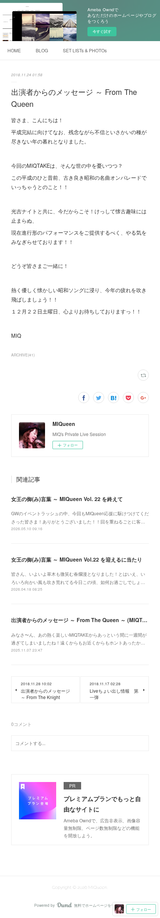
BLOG (42, 50)
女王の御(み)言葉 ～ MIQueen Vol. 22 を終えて (67, 499)
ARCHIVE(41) (23, 355)
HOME (14, 50)
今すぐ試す (102, 31)
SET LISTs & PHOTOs (85, 50)
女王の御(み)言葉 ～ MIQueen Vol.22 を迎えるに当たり (76, 559)
